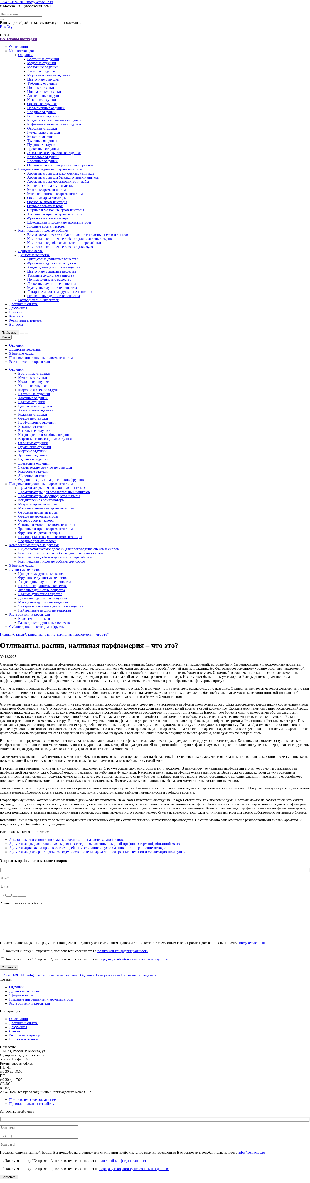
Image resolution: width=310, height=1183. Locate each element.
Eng (9, 27)
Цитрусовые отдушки (44, 91)
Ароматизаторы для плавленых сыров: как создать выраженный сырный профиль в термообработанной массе (94, 844)
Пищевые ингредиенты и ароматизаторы (50, 169)
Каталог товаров (22, 51)
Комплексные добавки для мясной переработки (64, 243)
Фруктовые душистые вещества (52, 263)
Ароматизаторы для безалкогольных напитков (63, 177)
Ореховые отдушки (42, 104)
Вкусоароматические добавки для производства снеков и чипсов (77, 234)
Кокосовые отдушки (43, 157)
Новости (15, 312)
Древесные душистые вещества (51, 283)
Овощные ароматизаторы (47, 198)
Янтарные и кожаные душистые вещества (59, 292)
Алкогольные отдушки (45, 96)
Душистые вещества (34, 255)
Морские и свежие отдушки (49, 75)
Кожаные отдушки (41, 100)
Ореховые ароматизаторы (47, 202)
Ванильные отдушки (43, 116)
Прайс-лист (9, 332)
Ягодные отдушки (41, 112)
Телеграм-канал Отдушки (75, 975)
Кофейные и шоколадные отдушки (54, 124)
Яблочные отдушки (42, 161)
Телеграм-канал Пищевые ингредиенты (126, 975)
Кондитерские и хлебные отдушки (54, 120)
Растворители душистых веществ (44, 623)
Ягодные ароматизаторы (46, 226)
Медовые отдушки (41, 63)
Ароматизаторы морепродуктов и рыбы (58, 181)
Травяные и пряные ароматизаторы (54, 214)
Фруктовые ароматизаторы (48, 218)
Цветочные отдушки (43, 79)
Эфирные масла (30, 251)
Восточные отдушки (43, 59)
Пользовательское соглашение (32, 1100)
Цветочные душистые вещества (51, 271)
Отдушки (25, 55)
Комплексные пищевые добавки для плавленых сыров (69, 239)
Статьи (14, 1031)
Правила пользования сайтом (32, 1104)
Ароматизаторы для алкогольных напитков (60, 173)
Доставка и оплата (23, 304)
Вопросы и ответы (23, 1039)
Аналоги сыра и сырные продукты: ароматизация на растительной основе (66, 839)
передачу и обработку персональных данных (134, 959)
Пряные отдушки (40, 87)
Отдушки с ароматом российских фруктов (60, 165)
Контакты (16, 316)
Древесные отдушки (43, 149)
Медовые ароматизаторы (46, 190)
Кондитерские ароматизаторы (50, 185)
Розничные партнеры (25, 320)
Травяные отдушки (42, 141)
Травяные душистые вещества (50, 275)
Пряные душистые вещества (49, 279)
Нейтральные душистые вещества (53, 296)
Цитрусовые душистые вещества (52, 259)
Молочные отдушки (42, 67)
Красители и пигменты (36, 618)
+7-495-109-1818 (13, 2)
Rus (3, 27)
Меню (6, 337)
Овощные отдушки (42, 128)
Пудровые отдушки (42, 145)
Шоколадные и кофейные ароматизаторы (59, 222)
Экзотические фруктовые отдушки (54, 153)
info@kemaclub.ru (39, 2)
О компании (18, 47)
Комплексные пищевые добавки (43, 230)
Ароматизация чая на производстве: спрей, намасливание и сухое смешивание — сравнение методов (87, 848)
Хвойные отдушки (41, 71)
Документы (18, 308)
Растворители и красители (38, 300)
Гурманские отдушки (43, 132)
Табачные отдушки (42, 83)
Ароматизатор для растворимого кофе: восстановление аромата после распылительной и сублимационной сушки (97, 852)
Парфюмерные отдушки (46, 108)
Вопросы (16, 324)
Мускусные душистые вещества (52, 288)
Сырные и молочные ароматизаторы (55, 210)
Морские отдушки (41, 136)
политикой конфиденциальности (122, 951)
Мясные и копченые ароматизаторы (55, 194)
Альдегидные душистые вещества (53, 267)
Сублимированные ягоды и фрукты (36, 627)
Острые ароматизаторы (45, 206)
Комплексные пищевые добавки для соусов (61, 247)
